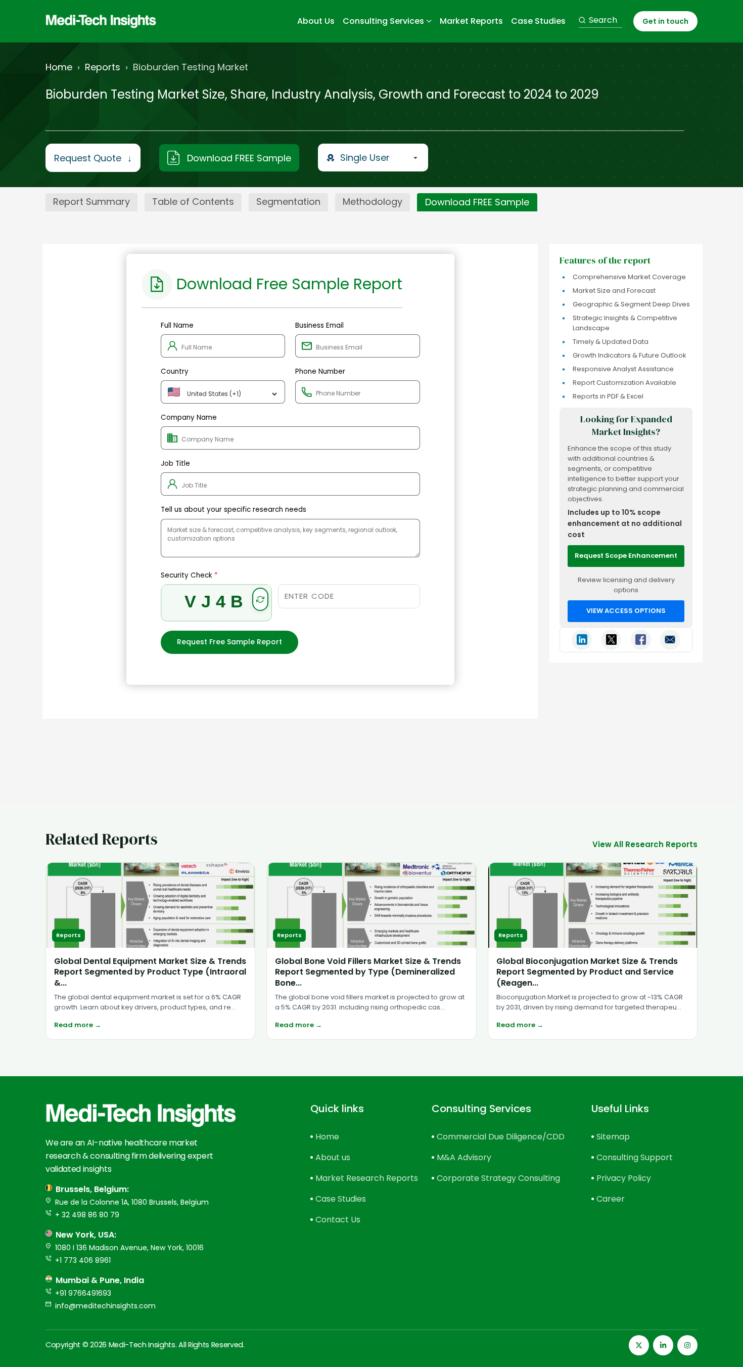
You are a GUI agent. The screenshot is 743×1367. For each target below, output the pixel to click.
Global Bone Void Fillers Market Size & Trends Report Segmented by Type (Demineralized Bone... (368, 972)
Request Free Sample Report (229, 642)
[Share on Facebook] (641, 640)
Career (610, 1199)
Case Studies (538, 21)
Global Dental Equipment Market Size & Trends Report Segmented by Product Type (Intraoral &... (150, 972)
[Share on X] (611, 640)
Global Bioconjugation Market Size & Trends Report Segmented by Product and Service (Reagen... (587, 972)
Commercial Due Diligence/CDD (496, 1136)
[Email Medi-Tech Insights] (670, 640)
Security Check (189, 575)
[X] (639, 1345)
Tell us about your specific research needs (233, 509)
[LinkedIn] (663, 1345)
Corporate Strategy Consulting (496, 1178)
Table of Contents (193, 201)
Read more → (77, 1025)
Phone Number (320, 371)
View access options (626, 610)
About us (332, 1157)
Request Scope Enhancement (626, 555)
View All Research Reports (645, 844)
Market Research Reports (355, 1178)
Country (175, 371)
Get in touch (665, 21)
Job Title (175, 463)
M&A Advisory (464, 1157)
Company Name (189, 417)
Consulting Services (383, 21)
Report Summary (91, 201)
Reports (102, 67)
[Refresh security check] (260, 599)
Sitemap (613, 1136)
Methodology (372, 201)
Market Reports (471, 21)
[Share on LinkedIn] (582, 640)
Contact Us (337, 1219)
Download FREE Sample (239, 158)
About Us (316, 21)
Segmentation (288, 201)
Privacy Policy (623, 1178)
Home (58, 67)
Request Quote (93, 158)
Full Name (177, 325)
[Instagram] (687, 1345)
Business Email (319, 325)
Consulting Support (634, 1157)
